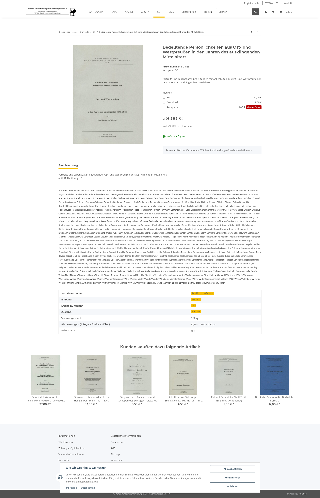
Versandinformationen (71, 454)
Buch (214, 97)
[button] (265, 12)
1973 (194, 305)
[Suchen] (255, 11)
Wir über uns (65, 442)
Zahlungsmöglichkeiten (71, 448)
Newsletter (64, 460)
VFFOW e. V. (271, 3)
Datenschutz (88, 487)
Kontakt (288, 3)
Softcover (196, 299)
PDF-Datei (196, 311)
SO (176, 70)
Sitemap (115, 454)
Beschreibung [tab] (68, 165)
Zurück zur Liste (68, 31)
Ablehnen (232, 486)
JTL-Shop (303, 493)
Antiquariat (214, 107)
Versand (188, 126)
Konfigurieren (232, 477)
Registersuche (252, 3)
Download (214, 102)
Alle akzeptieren (233, 468)
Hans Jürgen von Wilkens (202, 293)
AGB (113, 448)
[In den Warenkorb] (61, 43)
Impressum (72, 487)
